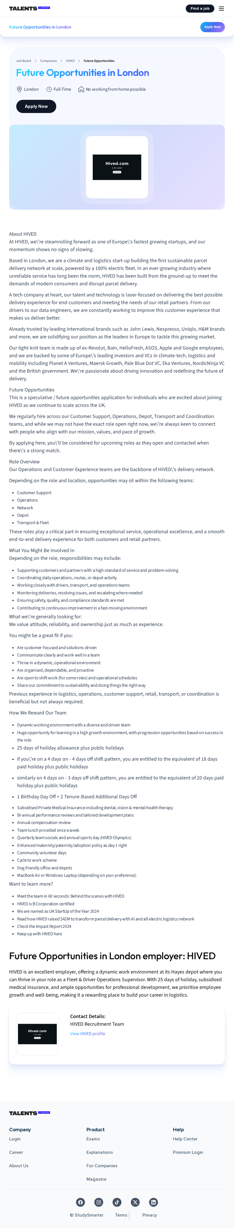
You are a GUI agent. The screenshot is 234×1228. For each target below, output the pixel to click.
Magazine (96, 1179)
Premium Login (188, 1152)
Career (16, 1152)
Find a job (200, 8)
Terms (121, 1215)
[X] (135, 1202)
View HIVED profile (87, 1034)
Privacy (149, 1215)
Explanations (99, 1152)
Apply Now (212, 26)
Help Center (185, 1139)
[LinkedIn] (153, 1202)
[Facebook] (80, 1202)
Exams (93, 1139)
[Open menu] (221, 8)
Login (15, 1139)
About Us (19, 1166)
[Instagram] (98, 1202)
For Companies (102, 1166)
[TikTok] (117, 1202)
